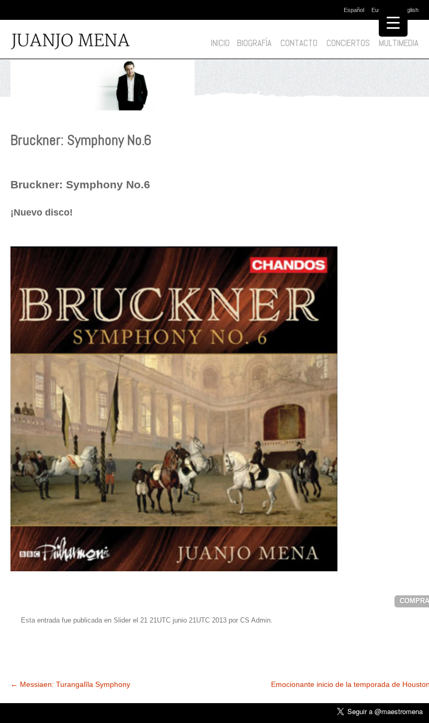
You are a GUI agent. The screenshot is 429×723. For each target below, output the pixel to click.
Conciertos (348, 43)
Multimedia (399, 43)
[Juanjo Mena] (80, 42)
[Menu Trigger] (393, 22)
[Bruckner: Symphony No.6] (102, 113)
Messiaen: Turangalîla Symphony (70, 684)
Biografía (254, 43)
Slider (122, 620)
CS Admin (255, 620)
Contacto (299, 43)
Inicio (220, 43)
